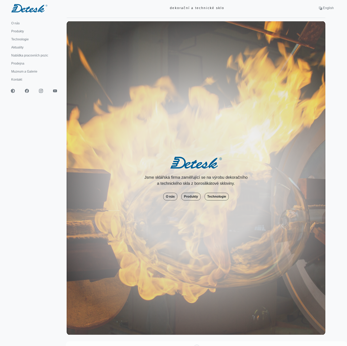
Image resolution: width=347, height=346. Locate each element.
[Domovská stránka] (23, 8)
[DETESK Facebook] (29, 90)
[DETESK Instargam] (43, 90)
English (328, 8)
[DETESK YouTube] (57, 90)
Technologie (216, 196)
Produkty (191, 196)
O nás (170, 196)
